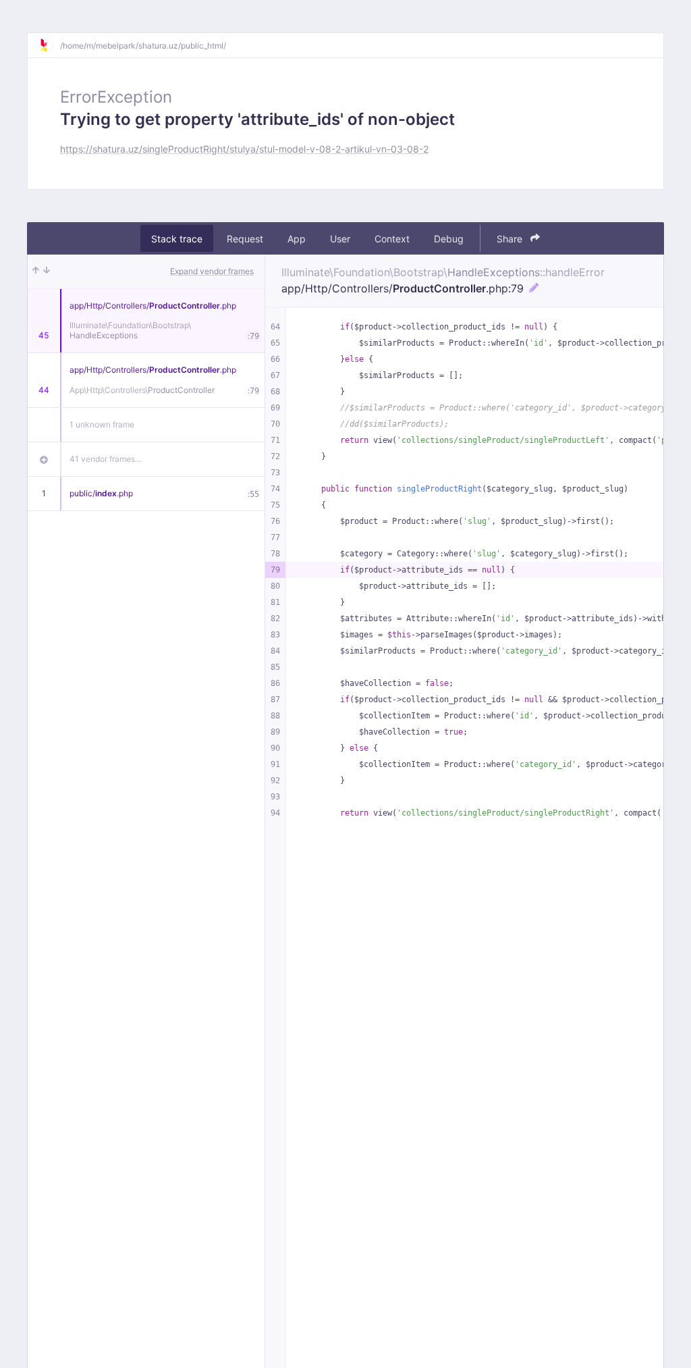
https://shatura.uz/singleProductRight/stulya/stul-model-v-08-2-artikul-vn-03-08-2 (244, 149)
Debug (449, 238)
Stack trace (176, 238)
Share (511, 238)
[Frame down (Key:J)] (47, 271)
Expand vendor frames (212, 271)
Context (392, 238)
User (340, 238)
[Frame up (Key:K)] (36, 271)
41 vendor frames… (106, 459)
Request (245, 238)
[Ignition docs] (49, 45)
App (296, 238)
